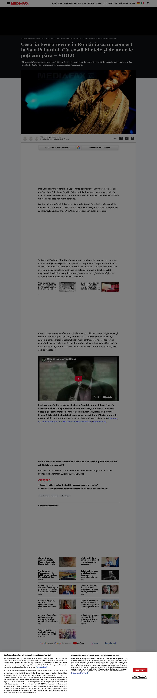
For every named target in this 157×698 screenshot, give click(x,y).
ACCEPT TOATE (140, 670)
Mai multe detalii (41, 667)
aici (21, 684)
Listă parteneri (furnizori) (79, 673)
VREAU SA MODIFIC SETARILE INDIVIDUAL (139, 677)
